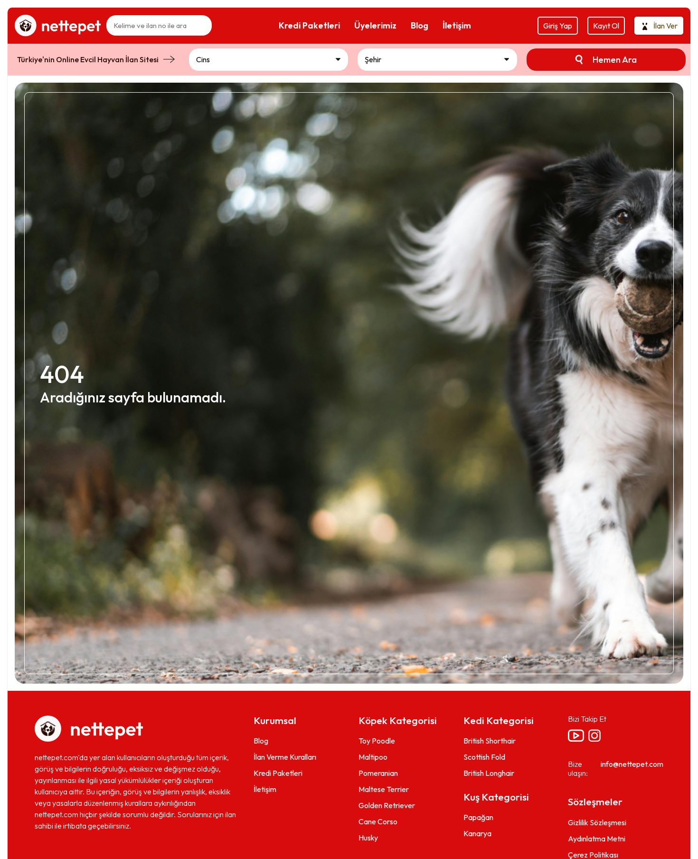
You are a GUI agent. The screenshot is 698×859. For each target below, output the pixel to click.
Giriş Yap (557, 25)
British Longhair (488, 773)
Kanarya (477, 833)
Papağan (478, 817)
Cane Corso (377, 821)
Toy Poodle (376, 740)
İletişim (265, 789)
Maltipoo (372, 757)
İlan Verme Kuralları (285, 757)
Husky (368, 837)
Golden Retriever (386, 805)
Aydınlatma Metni (596, 838)
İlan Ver (665, 25)
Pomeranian (378, 773)
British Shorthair (489, 740)
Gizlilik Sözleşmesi (597, 822)
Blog (261, 740)
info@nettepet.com (632, 764)
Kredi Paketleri (278, 773)
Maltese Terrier (383, 789)
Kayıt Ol (606, 25)
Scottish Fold (484, 757)
